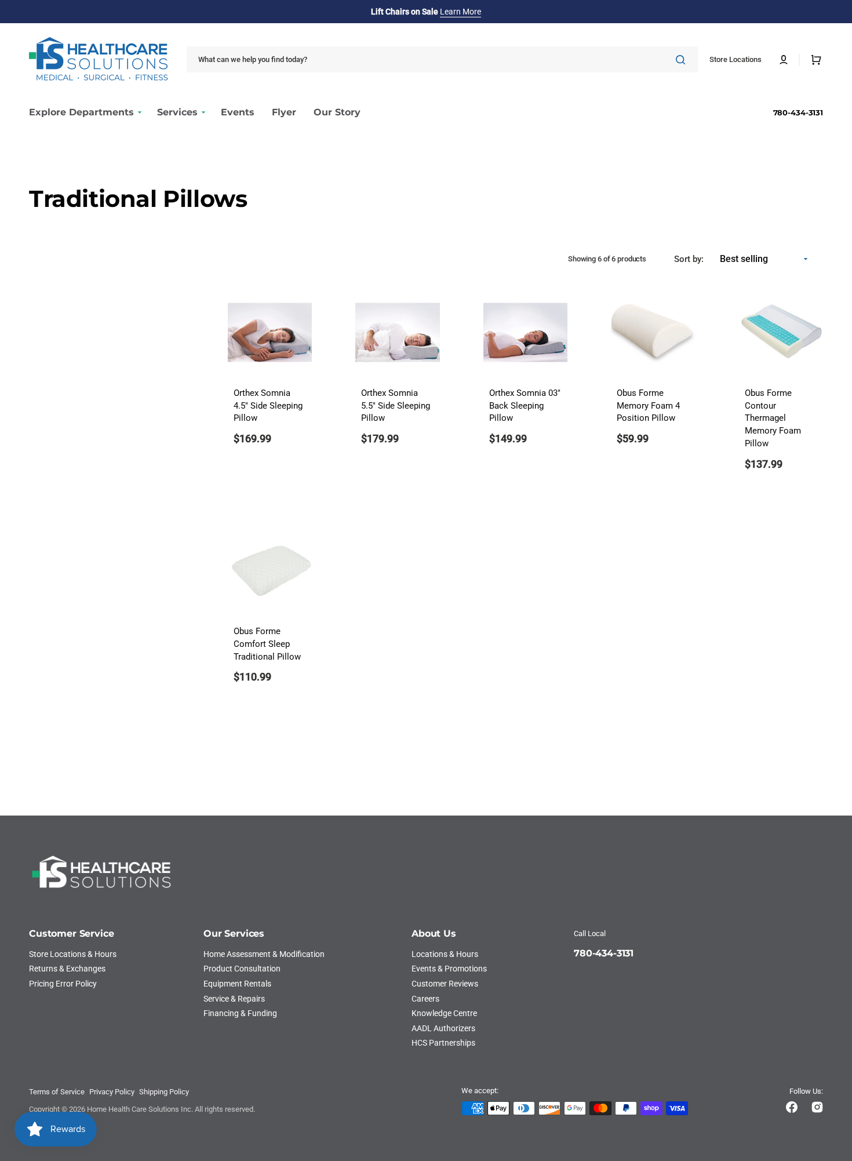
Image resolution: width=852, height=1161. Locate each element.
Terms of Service (57, 1091)
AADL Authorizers (443, 1028)
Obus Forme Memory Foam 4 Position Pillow (648, 406)
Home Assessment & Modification (264, 954)
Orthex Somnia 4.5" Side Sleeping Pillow (268, 406)
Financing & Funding (240, 1013)
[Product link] (270, 614)
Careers (425, 998)
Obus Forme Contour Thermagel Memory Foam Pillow (773, 418)
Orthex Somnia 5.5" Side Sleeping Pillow (395, 406)
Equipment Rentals (237, 983)
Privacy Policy (111, 1091)
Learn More (460, 11)
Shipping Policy (164, 1091)
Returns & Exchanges (67, 968)
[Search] (683, 59)
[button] (783, 59)
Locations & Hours (445, 954)
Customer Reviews (445, 983)
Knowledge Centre (444, 1013)
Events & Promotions (449, 968)
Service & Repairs (234, 998)
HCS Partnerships (443, 1042)
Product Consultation (242, 968)
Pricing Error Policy (63, 983)
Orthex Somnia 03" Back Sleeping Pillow (524, 406)
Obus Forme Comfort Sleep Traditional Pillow (267, 644)
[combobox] (442, 59)
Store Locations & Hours (72, 954)
